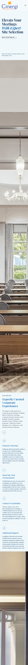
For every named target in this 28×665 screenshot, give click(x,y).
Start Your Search (8, 37)
